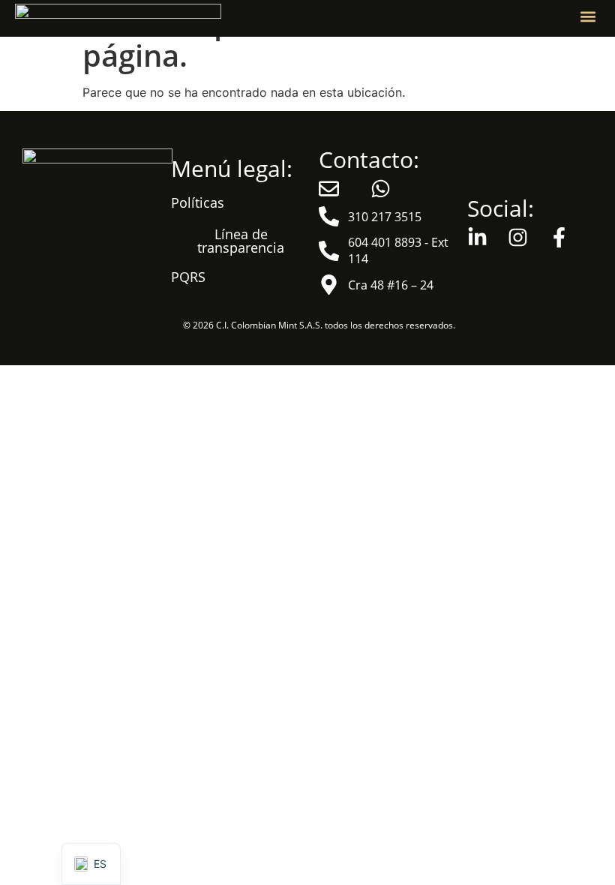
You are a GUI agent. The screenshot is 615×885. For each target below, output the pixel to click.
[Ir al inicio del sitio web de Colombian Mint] (118, 16)
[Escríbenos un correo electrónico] (333, 188)
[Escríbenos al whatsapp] (385, 188)
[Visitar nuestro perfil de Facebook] (563, 237)
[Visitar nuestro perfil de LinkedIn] (481, 237)
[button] (587, 16)
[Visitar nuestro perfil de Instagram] (522, 237)
